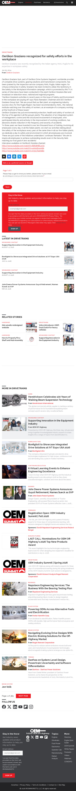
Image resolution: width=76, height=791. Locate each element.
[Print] (4, 156)
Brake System (33, 630)
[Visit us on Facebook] (4, 707)
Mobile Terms (61, 223)
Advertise (14, 785)
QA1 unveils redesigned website (12, 326)
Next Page (23, 696)
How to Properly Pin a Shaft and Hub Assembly (12, 339)
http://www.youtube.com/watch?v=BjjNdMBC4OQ (23, 146)
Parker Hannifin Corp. (40, 616)
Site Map (62, 785)
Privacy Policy (17, 225)
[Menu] (72, 2)
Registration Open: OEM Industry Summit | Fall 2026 (46, 515)
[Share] (9, 156)
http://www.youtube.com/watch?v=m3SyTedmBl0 (23, 151)
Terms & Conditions (39, 785)
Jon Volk (6, 686)
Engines (31, 486)
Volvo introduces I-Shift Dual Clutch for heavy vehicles (49, 327)
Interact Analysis (49, 574)
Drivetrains (7, 52)
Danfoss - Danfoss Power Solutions (46, 669)
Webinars (32, 510)
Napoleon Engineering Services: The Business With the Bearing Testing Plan (50, 587)
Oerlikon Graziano (13, 73)
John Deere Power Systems (43, 496)
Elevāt (39, 528)
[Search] (67, 2)
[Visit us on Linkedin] (15, 707)
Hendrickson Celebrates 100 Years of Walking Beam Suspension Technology (50, 398)
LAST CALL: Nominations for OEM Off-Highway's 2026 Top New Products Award (49, 541)
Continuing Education (37, 465)
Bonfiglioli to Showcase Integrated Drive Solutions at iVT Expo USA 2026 (30, 258)
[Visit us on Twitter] (9, 707)
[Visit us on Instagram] (31, 707)
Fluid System (33, 606)
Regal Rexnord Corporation (43, 643)
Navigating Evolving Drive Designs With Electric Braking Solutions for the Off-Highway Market (50, 636)
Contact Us (52, 785)
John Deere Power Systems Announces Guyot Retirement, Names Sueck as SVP (30, 285)
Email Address (14, 205)
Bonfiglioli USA (38, 451)
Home (30, 394)
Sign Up (14, 229)
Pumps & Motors (34, 441)
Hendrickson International (42, 403)
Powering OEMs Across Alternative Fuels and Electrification (51, 611)
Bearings (31, 582)
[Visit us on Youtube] (20, 707)
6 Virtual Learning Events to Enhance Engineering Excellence (49, 470)
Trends (31, 657)
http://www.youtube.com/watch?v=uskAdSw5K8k (23, 148)
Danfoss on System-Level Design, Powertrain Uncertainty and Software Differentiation (49, 662)
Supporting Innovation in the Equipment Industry (22, 245)
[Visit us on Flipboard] (26, 707)
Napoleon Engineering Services (54, 528)
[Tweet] (19, 156)
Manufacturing (34, 536)
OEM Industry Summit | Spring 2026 (48, 562)
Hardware (6, 322)
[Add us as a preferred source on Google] (25, 156)
